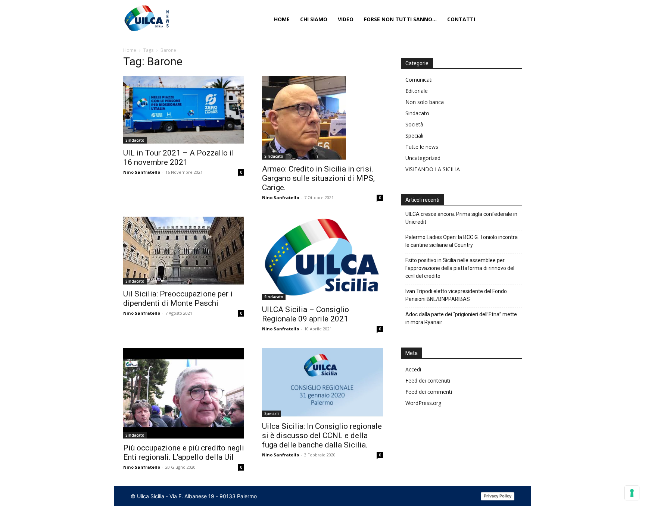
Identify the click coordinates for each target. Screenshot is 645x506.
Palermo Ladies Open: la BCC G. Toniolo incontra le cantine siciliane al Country (461, 241)
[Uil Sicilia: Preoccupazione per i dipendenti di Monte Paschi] (183, 250)
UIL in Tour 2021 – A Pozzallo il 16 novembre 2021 (178, 157)
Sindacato (134, 140)
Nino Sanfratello (141, 172)
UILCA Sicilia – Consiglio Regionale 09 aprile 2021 (305, 314)
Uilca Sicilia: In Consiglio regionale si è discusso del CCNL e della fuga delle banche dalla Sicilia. (322, 435)
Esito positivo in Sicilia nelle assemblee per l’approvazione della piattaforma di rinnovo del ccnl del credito (459, 268)
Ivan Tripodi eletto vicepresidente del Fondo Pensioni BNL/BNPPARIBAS (456, 295)
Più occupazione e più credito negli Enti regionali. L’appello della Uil (183, 452)
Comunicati (419, 79)
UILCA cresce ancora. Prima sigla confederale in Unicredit (461, 218)
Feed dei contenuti (427, 380)
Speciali (271, 413)
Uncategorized (422, 157)
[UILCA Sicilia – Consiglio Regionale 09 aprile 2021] (322, 258)
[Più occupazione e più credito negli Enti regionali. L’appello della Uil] (183, 393)
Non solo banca (424, 102)
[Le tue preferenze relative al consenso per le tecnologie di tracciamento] (632, 493)
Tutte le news (421, 146)
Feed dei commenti (428, 391)
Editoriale (416, 90)
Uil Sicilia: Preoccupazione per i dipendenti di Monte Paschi (178, 298)
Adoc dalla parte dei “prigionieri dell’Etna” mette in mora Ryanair (461, 318)
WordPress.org (423, 402)
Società (414, 124)
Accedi (413, 369)
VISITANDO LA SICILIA (432, 169)
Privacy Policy (497, 496)
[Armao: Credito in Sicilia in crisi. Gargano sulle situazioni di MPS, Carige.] (322, 118)
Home (129, 50)
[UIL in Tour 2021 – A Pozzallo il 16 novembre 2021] (183, 110)
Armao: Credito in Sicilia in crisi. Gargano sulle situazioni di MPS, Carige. (318, 178)
